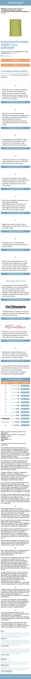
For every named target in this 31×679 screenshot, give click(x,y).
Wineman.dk (6, 75)
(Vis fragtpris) (8, 56)
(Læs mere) (14, 53)
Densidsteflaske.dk (23, 73)
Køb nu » (15, 65)
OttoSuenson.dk (5, 73)
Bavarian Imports (15, 3)
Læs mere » (15, 60)
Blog (12, 676)
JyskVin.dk (14, 73)
